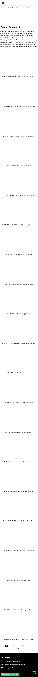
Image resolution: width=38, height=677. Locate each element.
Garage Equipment (22, 8)
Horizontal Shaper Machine (9, 38)
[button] (3, 2)
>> (31, 646)
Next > (25, 646)
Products (10, 8)
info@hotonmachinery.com (17, 664)
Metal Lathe (23, 38)
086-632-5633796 (14, 661)
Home (3, 8)
